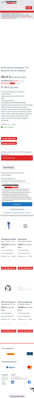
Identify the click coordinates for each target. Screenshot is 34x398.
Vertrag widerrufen (17, 396)
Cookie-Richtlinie (7, 212)
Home (3, 13)
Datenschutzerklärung (18, 212)
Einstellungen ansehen (17, 209)
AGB (3, 381)
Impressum (28, 212)
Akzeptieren (17, 204)
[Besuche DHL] (10, 354)
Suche (29, 8)
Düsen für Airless (20, 15)
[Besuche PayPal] (10, 367)
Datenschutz (5, 379)
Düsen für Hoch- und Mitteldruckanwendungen (12, 14)
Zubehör (8, 13)
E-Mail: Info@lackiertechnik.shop (19, 379)
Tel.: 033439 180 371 (16, 377)
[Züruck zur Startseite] (11, 2)
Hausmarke (17, 16)
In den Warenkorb (9, 138)
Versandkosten (9, 253)
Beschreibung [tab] (9, 167)
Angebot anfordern (9, 143)
